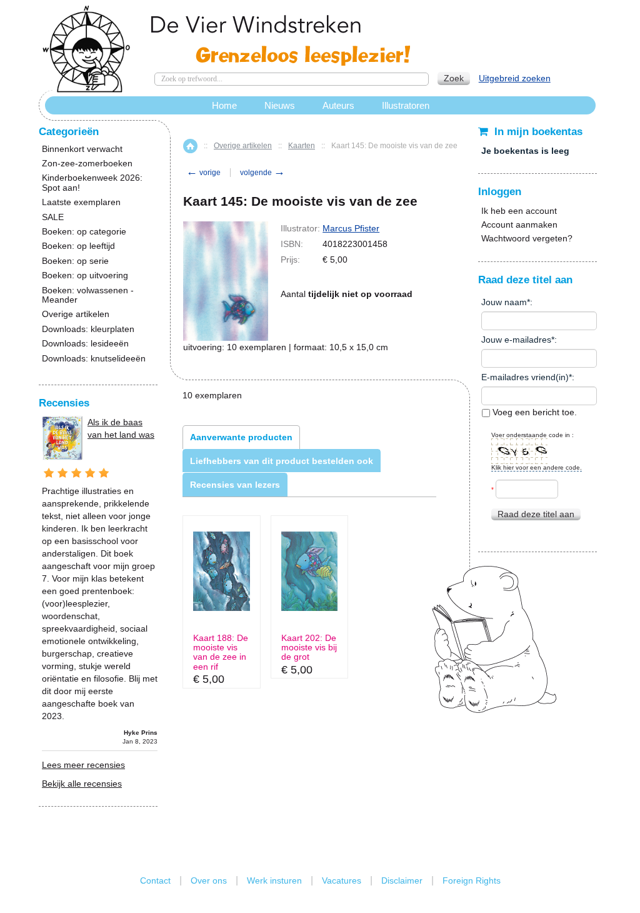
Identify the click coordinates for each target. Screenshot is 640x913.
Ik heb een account (519, 211)
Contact (155, 880)
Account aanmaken (519, 224)
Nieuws (279, 105)
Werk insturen (274, 880)
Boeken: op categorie (84, 231)
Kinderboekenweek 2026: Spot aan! (92, 182)
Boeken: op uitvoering (85, 275)
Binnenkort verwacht (82, 149)
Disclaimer (401, 880)
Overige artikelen (243, 145)
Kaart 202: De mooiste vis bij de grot (309, 647)
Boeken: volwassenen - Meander (88, 295)
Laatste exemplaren (81, 202)
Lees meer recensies (83, 765)
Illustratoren (405, 105)
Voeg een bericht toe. (533, 412)
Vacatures (341, 880)
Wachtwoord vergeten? (526, 238)
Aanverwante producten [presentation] (241, 437)
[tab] (241, 437)
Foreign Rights (471, 880)
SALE (53, 217)
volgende (262, 172)
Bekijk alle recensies (82, 784)
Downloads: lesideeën (85, 343)
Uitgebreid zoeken (515, 78)
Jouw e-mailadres (516, 340)
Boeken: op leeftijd (78, 246)
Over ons (209, 880)
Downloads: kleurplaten (88, 329)
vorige (203, 172)
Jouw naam (504, 302)
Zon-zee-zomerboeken (87, 163)
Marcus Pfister (350, 228)
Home (190, 146)
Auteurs (338, 105)
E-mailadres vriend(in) (525, 377)
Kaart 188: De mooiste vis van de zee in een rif (220, 652)
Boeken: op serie (75, 261)
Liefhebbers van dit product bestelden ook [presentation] (281, 461)
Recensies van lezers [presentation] (235, 485)
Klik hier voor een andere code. (536, 467)
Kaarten (301, 145)
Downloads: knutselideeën (94, 358)
